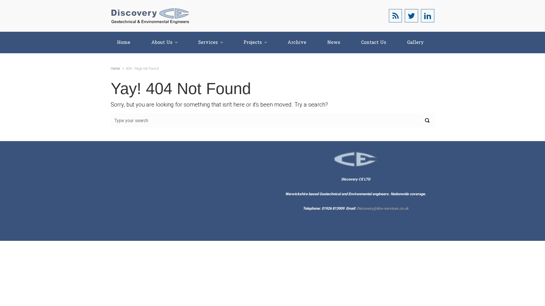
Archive (297, 42)
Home (123, 42)
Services (208, 42)
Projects (253, 42)
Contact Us (373, 42)
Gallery (415, 42)
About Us (161, 42)
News (333, 42)
